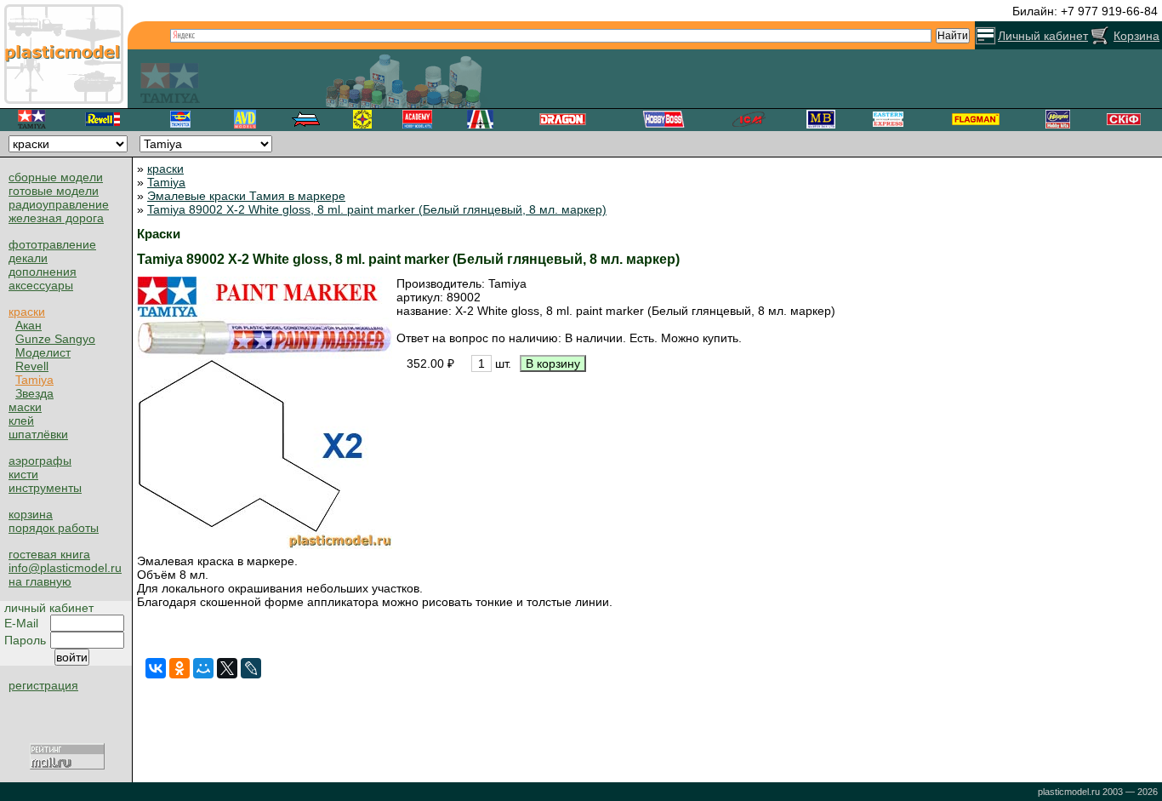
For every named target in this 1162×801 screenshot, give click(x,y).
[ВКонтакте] (155, 668)
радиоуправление (59, 204)
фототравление (52, 244)
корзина (31, 514)
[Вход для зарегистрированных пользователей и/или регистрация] (985, 35)
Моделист (43, 352)
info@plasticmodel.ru (65, 568)
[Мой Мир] (203, 668)
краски (27, 311)
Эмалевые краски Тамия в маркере (246, 196)
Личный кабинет (1043, 36)
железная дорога (56, 218)
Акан (28, 325)
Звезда (34, 393)
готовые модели (54, 190)
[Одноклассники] (179, 668)
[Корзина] (1100, 35)
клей (21, 420)
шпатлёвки (38, 434)
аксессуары (41, 285)
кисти (23, 474)
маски (25, 407)
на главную (40, 581)
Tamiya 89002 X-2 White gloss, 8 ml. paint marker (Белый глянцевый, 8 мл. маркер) (377, 209)
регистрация (43, 685)
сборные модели (56, 177)
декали (28, 258)
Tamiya (34, 379)
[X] (227, 668)
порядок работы (54, 528)
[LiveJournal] (251, 668)
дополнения (43, 271)
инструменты (45, 488)
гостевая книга (49, 554)
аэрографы (40, 460)
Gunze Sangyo (55, 339)
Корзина (1136, 36)
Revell (31, 366)
